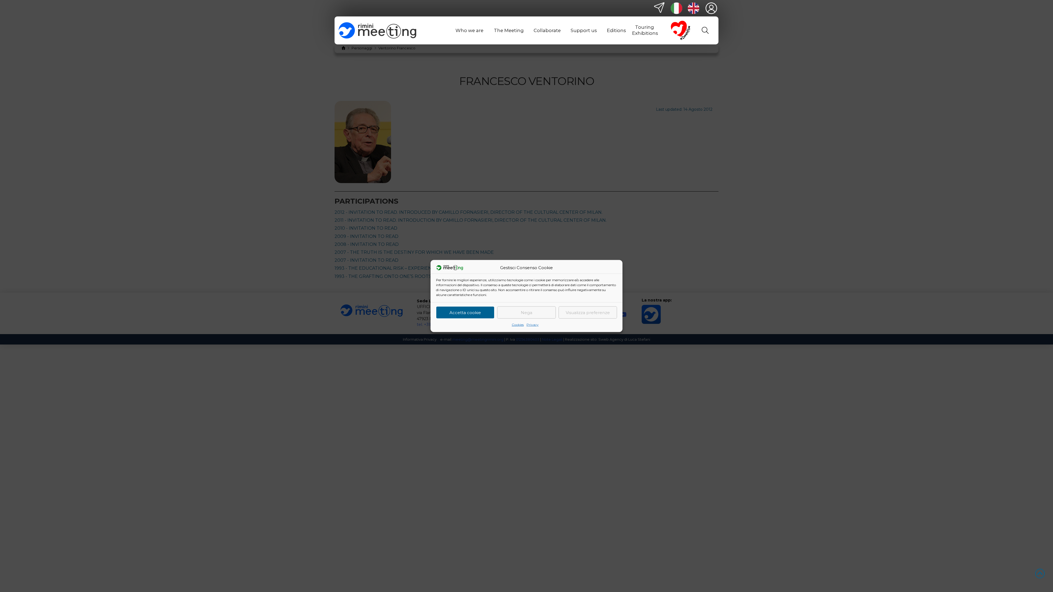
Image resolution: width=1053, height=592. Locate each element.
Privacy (532, 325)
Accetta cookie (465, 312)
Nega (526, 312)
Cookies (518, 325)
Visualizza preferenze (588, 312)
